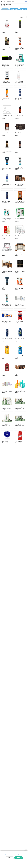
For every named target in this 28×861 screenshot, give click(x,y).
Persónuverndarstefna (15, 854)
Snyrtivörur (13, 13)
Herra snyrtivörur (22, 13)
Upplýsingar (6, 854)
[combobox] (23, 17)
